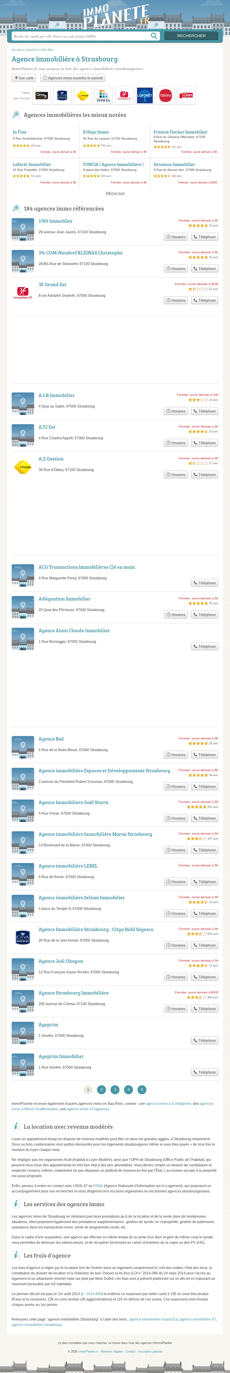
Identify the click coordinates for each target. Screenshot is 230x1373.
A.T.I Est (47, 426)
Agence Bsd (51, 738)
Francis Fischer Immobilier (181, 132)
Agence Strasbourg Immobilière (74, 992)
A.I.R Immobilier (57, 395)
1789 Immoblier (56, 220)
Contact (131, 1351)
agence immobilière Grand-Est (153, 1319)
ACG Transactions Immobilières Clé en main (87, 566)
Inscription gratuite (150, 1351)
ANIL (99, 1186)
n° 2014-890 (92, 1294)
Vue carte (26, 78)
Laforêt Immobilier (32, 164)
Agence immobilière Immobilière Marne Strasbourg (95, 833)
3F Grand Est (52, 284)
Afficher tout (115, 193)
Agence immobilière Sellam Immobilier (82, 897)
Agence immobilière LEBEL (68, 865)
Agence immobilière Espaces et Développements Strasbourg (104, 770)
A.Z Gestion (51, 458)
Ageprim (48, 1024)
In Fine (20, 132)
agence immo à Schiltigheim (168, 1104)
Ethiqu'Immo (96, 132)
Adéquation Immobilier (65, 598)
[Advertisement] (115, 677)
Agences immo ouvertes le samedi (75, 78)
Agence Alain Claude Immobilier (74, 630)
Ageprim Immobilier (61, 1056)
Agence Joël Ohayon (61, 960)
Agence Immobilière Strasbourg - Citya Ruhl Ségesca (96, 929)
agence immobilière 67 (198, 1319)
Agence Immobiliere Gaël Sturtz (73, 802)
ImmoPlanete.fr (115, 16)
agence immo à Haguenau (88, 1109)
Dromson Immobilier (174, 164)
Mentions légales (112, 1351)
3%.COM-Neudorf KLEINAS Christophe (81, 252)
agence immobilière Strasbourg (37, 1325)
